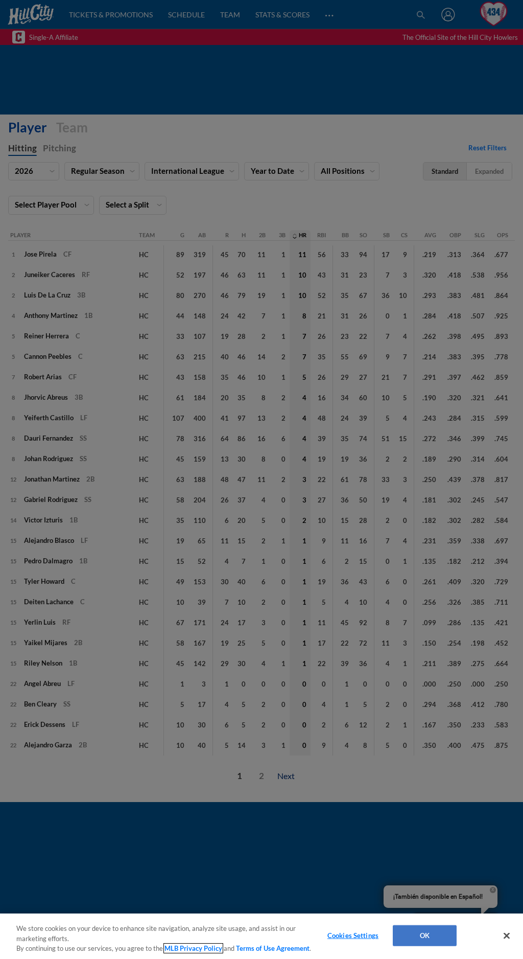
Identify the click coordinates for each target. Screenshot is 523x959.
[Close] (506, 935)
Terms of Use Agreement (273, 948)
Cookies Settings (352, 935)
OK (425, 935)
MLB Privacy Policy (193, 948)
